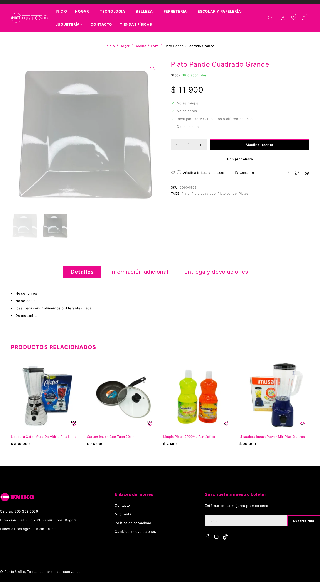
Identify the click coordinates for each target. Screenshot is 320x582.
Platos (244, 193)
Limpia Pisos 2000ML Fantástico (189, 437)
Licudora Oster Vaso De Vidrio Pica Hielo (44, 437)
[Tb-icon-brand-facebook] (208, 537)
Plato (186, 193)
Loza (155, 46)
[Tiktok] (225, 537)
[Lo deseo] (198, 172)
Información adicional (139, 271)
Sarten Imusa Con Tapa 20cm (111, 437)
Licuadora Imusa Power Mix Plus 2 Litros (272, 437)
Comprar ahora (240, 159)
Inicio (110, 46)
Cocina (140, 46)
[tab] (82, 272)
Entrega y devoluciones (216, 271)
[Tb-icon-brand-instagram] (216, 537)
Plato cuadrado (204, 193)
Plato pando (227, 193)
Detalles (82, 271)
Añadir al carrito (259, 145)
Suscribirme (303, 521)
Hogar (125, 46)
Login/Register (283, 18)
